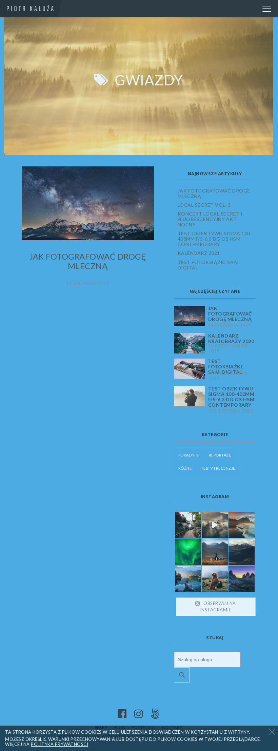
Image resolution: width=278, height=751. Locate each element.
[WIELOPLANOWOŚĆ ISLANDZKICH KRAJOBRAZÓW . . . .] (242, 552)
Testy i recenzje (218, 468)
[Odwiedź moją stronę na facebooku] (122, 714)
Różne (185, 468)
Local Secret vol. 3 (204, 205)
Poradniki (88, 247)
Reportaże (220, 455)
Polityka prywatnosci (59, 744)
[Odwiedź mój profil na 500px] (155, 714)
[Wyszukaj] (182, 675)
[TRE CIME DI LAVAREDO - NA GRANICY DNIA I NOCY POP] (242, 579)
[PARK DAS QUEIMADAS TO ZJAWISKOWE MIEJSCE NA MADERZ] (188, 525)
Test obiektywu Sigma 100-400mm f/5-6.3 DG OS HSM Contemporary (215, 238)
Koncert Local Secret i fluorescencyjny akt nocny (210, 219)
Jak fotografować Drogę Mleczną (87, 261)
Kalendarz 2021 (199, 253)
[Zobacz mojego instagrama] (138, 714)
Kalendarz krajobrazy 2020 (231, 338)
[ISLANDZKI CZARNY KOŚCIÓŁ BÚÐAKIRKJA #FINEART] (215, 552)
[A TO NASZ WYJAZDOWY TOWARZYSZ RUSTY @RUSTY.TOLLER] (215, 579)
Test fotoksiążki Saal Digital (209, 264)
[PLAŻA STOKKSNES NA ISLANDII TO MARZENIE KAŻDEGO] (242, 525)
